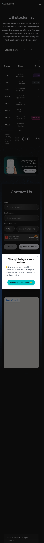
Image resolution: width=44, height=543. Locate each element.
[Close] (37, 256)
